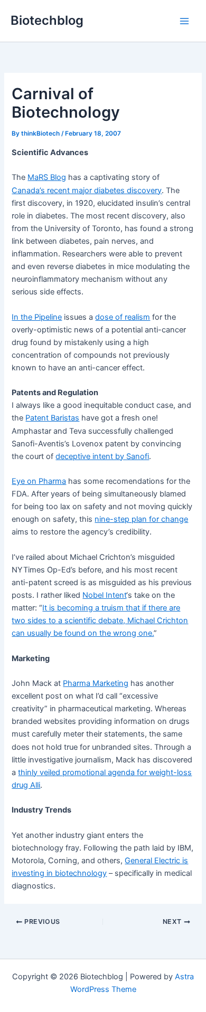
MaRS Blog (46, 177)
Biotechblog (47, 20)
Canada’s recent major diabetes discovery (87, 190)
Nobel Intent (104, 595)
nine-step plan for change (141, 519)
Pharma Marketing (95, 683)
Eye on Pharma (39, 481)
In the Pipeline (37, 317)
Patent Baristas (52, 418)
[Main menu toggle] (184, 21)
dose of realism (122, 317)
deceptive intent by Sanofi (102, 456)
